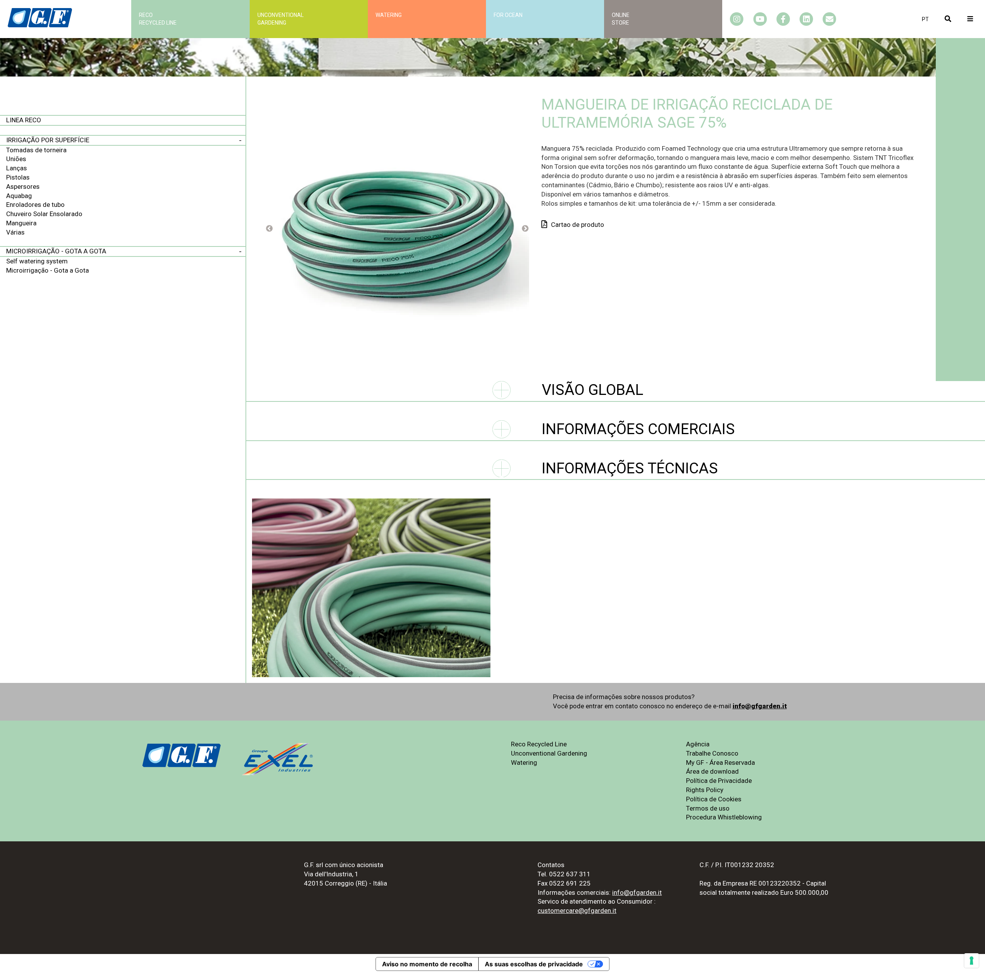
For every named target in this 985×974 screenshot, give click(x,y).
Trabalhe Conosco (712, 753)
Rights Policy (704, 790)
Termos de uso (708, 808)
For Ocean (508, 15)
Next (525, 229)
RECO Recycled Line (158, 19)
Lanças (16, 168)
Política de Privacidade (719, 780)
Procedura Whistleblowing (724, 817)
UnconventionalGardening (280, 19)
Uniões (16, 159)
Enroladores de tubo (35, 204)
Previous (269, 229)
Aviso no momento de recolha (427, 964)
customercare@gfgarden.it (577, 910)
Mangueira (21, 223)
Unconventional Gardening (549, 753)
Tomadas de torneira (36, 150)
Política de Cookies (713, 799)
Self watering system (37, 261)
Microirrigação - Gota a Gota (56, 251)
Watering (389, 15)
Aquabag (19, 196)
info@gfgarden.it (760, 706)
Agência (698, 744)
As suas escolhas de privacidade (534, 964)
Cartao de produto (577, 224)
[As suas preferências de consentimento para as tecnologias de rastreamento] (971, 960)
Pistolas (18, 177)
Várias (15, 232)
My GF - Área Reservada (720, 762)
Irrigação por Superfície (47, 140)
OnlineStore (620, 19)
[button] (925, 19)
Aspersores (23, 186)
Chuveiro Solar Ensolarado (44, 214)
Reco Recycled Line (539, 744)
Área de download (712, 771)
